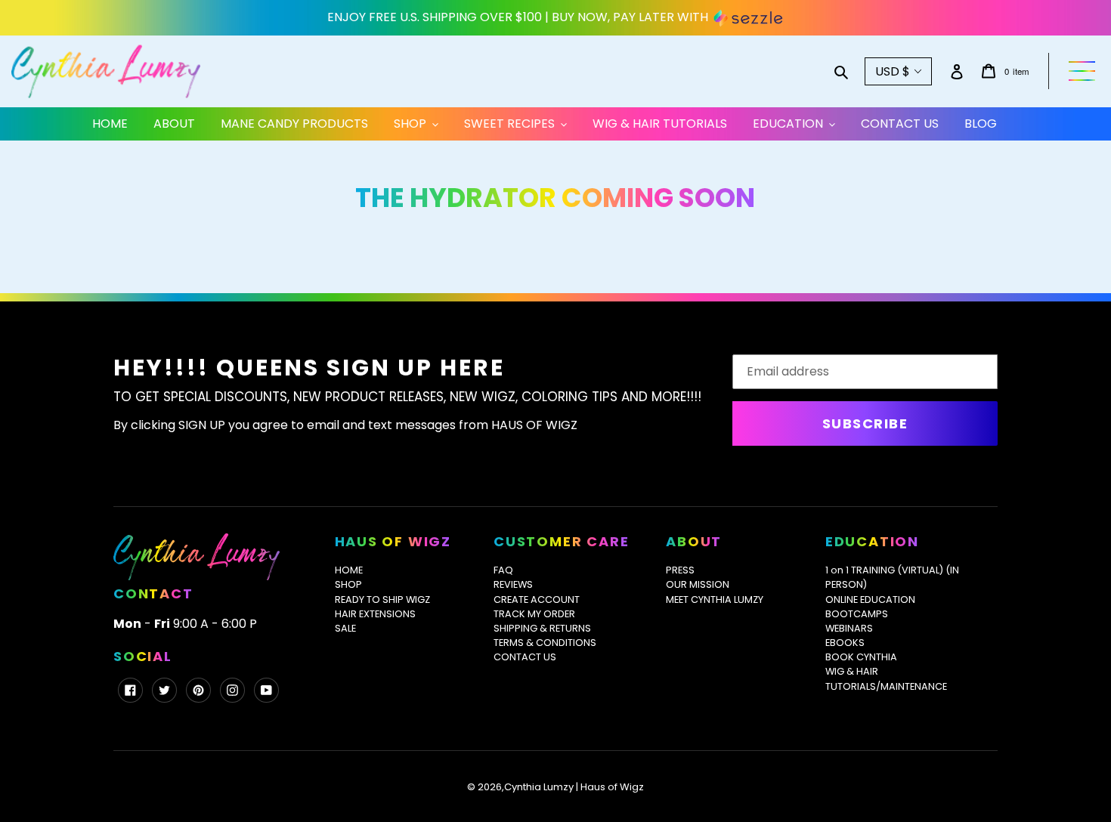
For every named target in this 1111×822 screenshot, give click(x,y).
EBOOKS (845, 642)
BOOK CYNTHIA (861, 656)
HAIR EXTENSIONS (375, 613)
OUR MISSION (697, 584)
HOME (349, 570)
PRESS (680, 570)
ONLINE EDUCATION (870, 599)
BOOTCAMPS (856, 613)
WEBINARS (849, 628)
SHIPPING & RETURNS (542, 628)
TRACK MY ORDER (534, 613)
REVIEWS (513, 584)
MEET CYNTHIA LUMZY (714, 599)
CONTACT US (525, 656)
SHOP (348, 584)
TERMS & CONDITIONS (545, 642)
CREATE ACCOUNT (537, 599)
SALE (345, 628)
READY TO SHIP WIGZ (382, 599)
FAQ (503, 570)
